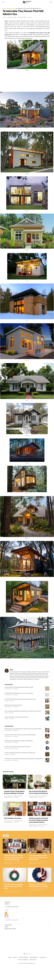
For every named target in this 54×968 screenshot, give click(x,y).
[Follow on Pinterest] (29, 954)
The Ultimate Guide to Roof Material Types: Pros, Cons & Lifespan (19, 693)
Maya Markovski (8, 795)
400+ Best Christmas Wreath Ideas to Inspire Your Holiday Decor (19, 740)
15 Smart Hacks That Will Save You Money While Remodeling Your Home (20, 699)
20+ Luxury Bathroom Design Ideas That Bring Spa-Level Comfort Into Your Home (23, 711)
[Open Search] (50, 2)
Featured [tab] (6, 835)
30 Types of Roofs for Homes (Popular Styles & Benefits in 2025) (19, 687)
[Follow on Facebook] (24, 954)
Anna (5, 17)
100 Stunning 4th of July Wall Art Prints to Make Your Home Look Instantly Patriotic (23, 728)
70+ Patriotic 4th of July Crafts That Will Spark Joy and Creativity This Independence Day (24, 758)
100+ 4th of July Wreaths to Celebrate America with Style (17, 746)
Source (27, 128)
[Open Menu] (3, 2)
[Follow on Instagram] (27, 954)
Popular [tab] (11, 835)
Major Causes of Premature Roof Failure (13, 705)
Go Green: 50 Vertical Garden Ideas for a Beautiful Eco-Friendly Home (20, 752)
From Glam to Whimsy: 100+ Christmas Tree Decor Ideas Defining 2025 (20, 734)
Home (4, 8)
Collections (11, 8)
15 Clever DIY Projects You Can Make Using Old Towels (16, 717)
